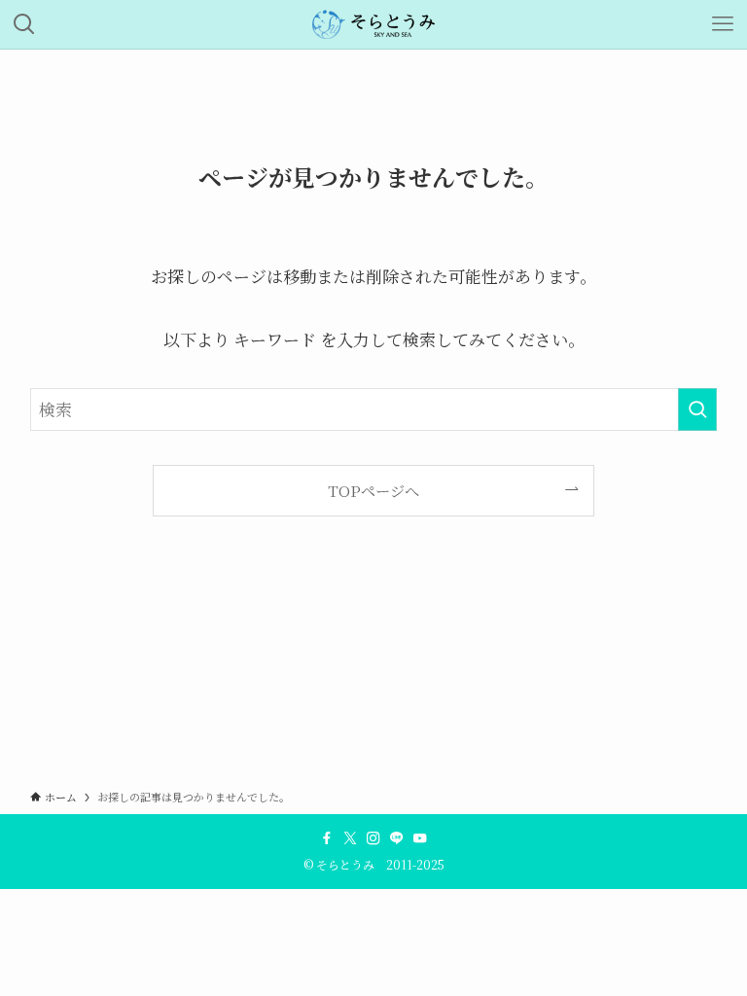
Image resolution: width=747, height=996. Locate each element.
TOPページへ (373, 490)
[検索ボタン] (24, 24)
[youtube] (420, 838)
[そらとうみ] (374, 24)
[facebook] (327, 838)
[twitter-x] (350, 838)
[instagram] (373, 838)
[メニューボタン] (722, 24)
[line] (397, 838)
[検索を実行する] (697, 409)
